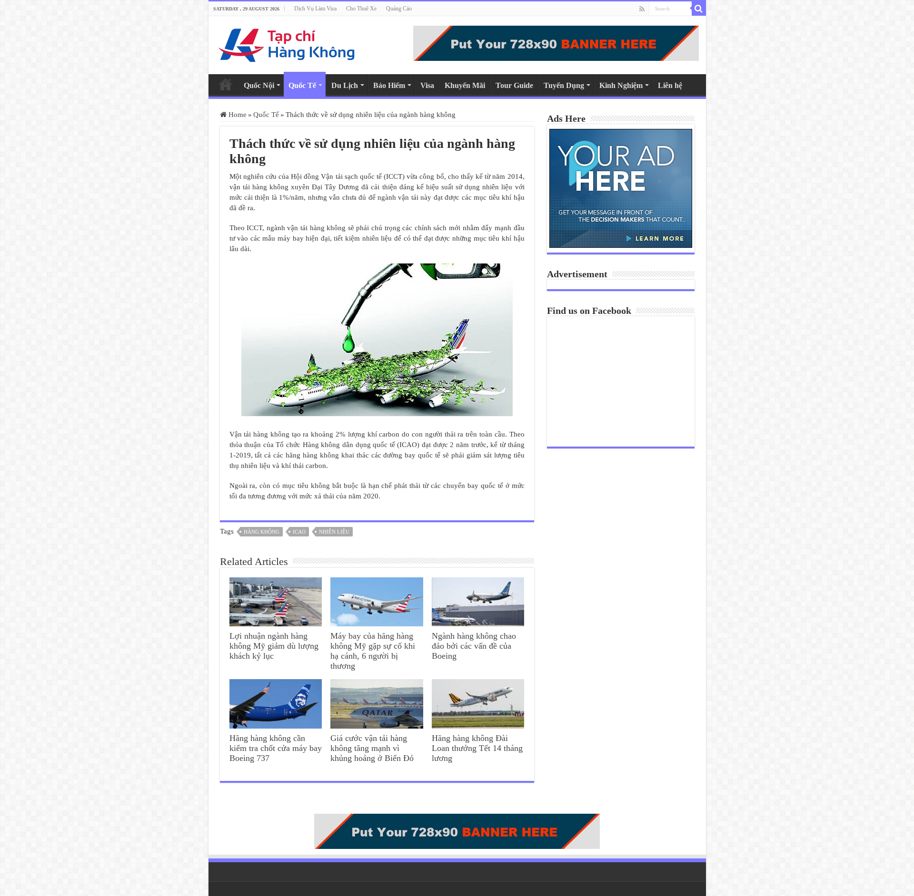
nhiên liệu (334, 532)
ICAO (299, 532)
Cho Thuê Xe (361, 8)
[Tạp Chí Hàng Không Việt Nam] (287, 43)
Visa (427, 85)
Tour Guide (514, 85)
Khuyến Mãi (465, 85)
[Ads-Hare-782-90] (556, 42)
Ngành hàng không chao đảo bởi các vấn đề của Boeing (474, 646)
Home (225, 84)
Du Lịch (344, 85)
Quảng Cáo (399, 8)
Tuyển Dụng (564, 85)
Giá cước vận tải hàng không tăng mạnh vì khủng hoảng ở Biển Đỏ (372, 748)
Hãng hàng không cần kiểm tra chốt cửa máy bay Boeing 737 (275, 748)
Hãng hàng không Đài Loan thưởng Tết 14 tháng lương (477, 748)
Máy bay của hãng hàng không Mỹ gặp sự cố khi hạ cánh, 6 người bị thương (372, 651)
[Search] (699, 8)
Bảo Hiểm (389, 85)
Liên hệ (670, 85)
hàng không (261, 532)
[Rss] (642, 9)
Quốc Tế (302, 85)
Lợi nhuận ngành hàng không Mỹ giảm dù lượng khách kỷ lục (273, 646)
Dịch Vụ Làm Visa (315, 8)
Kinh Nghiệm (621, 85)
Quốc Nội (259, 85)
